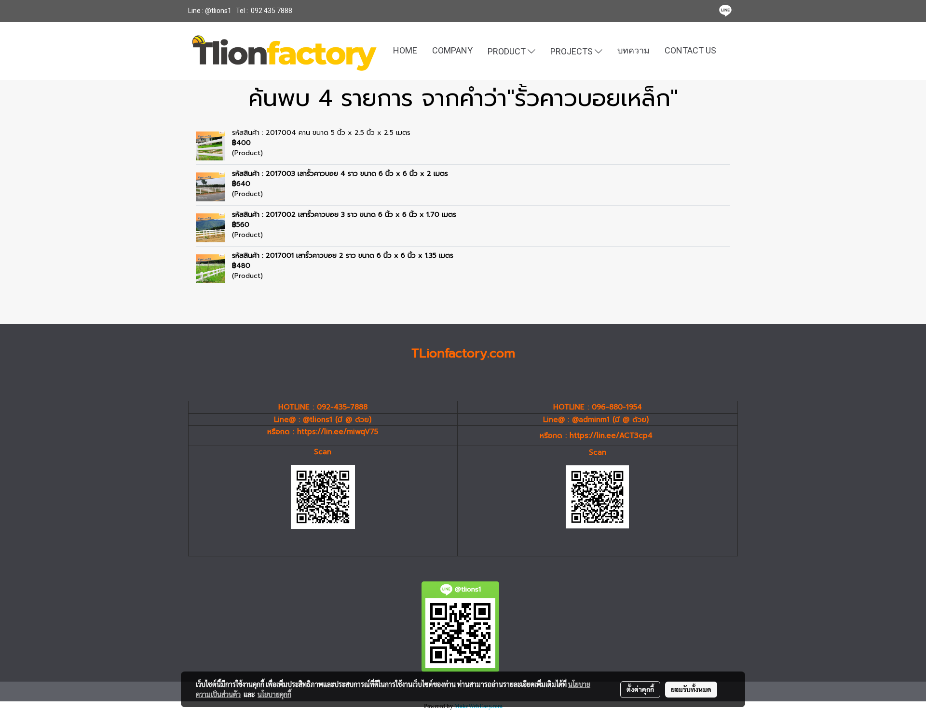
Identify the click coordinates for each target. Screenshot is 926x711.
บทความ (633, 50)
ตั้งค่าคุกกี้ (640, 689)
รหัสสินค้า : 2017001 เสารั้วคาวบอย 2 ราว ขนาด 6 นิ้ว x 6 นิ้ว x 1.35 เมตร (342, 255)
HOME (405, 50)
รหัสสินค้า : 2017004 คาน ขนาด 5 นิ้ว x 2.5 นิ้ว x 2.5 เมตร (321, 133)
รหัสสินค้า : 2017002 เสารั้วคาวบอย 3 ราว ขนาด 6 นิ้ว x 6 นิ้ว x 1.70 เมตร (344, 215)
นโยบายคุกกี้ (274, 694)
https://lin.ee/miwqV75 (337, 431)
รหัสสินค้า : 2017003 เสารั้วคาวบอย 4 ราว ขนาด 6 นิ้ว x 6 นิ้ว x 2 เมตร (340, 174)
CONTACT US (690, 50)
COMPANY (452, 50)
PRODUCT (508, 51)
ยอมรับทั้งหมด (691, 689)
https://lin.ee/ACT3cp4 (611, 435)
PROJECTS (572, 51)
